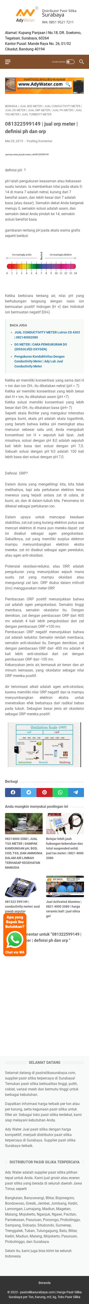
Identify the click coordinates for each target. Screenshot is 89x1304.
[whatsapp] (60, 792)
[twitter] (29, 792)
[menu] (10, 61)
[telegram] (76, 792)
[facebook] (13, 792)
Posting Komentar (39, 141)
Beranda (45, 1283)
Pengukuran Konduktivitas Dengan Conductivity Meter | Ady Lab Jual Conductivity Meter (39, 361)
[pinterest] (44, 792)
